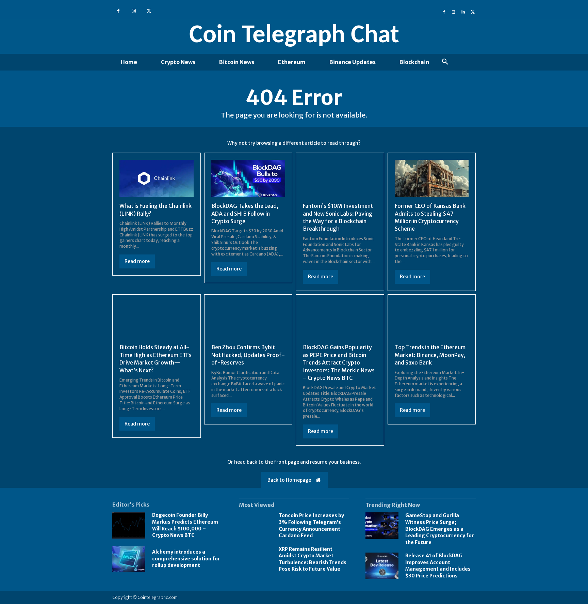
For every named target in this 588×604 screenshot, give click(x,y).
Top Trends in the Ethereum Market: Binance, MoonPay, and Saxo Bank (430, 355)
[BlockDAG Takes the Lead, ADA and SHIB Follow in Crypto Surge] (248, 178)
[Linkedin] (463, 11)
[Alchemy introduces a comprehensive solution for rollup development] (128, 559)
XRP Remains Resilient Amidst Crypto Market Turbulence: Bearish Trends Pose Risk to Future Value (312, 559)
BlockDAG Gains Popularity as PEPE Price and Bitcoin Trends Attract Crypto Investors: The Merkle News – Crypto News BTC (339, 362)
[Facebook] (118, 11)
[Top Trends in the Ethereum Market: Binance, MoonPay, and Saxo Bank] (432, 320)
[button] (445, 62)
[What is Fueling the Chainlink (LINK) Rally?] (156, 178)
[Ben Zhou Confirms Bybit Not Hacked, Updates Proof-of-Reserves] (248, 320)
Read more (137, 261)
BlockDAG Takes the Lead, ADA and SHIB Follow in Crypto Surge (244, 213)
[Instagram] (134, 11)
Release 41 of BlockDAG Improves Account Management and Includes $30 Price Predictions (438, 566)
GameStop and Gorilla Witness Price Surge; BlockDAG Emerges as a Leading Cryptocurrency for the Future (439, 528)
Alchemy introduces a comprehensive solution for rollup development (186, 558)
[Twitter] (149, 11)
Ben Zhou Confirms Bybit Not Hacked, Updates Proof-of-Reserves (248, 355)
